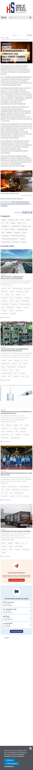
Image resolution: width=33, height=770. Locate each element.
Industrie (24, 226)
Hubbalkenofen (5, 226)
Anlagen (3, 220)
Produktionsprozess (22, 229)
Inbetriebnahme (16, 226)
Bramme (28, 220)
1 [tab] (12, 35)
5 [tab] (19, 35)
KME (6, 229)
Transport (22, 239)
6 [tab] (21, 35)
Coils (7, 223)
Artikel (6, 37)
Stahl (2, 232)
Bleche (22, 220)
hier (23, 166)
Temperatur (17, 232)
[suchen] (30, 17)
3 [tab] (15, 35)
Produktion (12, 229)
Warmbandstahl (5, 242)
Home (2, 37)
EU (24, 223)
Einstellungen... (9, 766)
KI (2, 229)
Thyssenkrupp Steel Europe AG (9, 239)
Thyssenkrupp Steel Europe (18, 235)
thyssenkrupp (5, 235)
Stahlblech (9, 232)
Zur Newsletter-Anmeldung (16, 580)
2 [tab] (14, 35)
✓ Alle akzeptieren (12, 763)
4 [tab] (17, 35)
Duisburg (12, 223)
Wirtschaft (23, 242)
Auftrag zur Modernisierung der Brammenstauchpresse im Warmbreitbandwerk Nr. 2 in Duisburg (16, 204)
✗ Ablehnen (9, 760)
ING (30, 226)
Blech (16, 220)
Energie (19, 223)
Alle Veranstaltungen (16, 631)
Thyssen (24, 232)
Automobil (10, 220)
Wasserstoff (15, 242)
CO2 (2, 223)
